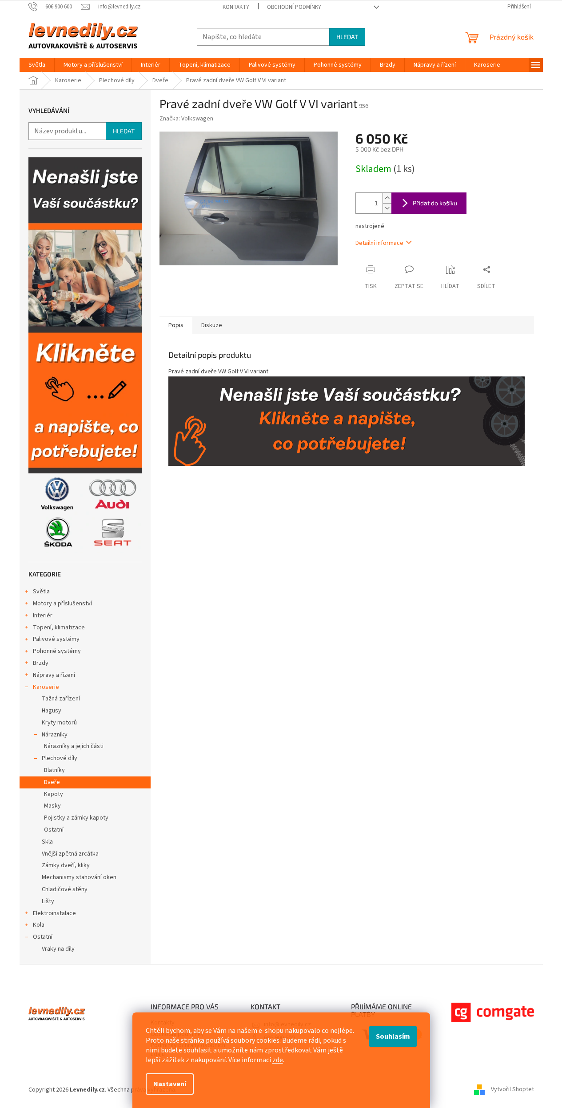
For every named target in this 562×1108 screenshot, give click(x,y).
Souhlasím (393, 1036)
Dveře (52, 782)
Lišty (48, 901)
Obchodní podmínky (294, 7)
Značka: (186, 118)
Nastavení (169, 1084)
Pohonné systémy (57, 651)
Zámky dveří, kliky (66, 865)
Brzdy (40, 663)
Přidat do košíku (435, 203)
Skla (47, 841)
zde (277, 1060)
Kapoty (53, 794)
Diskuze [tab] (211, 325)
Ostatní (54, 829)
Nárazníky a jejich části (74, 746)
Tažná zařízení (61, 698)
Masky (52, 805)
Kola (38, 924)
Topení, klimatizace (59, 627)
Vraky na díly (58, 948)
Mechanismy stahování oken (79, 877)
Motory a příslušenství (62, 603)
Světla (41, 591)
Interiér (42, 615)
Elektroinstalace (54, 913)
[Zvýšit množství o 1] (387, 198)
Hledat (347, 36)
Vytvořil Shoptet (512, 1089)
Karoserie (46, 687)
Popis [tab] (175, 325)
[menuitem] (37, 65)
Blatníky (54, 770)
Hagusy (51, 710)
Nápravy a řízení (54, 675)
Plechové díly (59, 758)
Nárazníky (55, 734)
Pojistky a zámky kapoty (76, 817)
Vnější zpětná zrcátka (70, 853)
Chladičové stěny (65, 889)
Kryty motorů (59, 722)
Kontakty (236, 7)
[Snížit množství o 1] (387, 208)
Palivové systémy (56, 639)
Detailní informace (379, 243)
